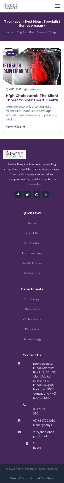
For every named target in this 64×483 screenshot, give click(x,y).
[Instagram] (36, 194)
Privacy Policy (18, 478)
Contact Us (32, 273)
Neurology (32, 309)
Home (9, 32)
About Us (32, 233)
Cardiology (32, 299)
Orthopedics (32, 319)
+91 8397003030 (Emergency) (44, 423)
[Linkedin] (45, 194)
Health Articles (32, 263)
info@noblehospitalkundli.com (43, 434)
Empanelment (32, 253)
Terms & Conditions (42, 478)
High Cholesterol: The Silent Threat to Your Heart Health (32, 98)
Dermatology (32, 339)
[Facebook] (18, 194)
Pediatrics (32, 329)
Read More (13, 127)
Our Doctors (32, 243)
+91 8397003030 (39, 409)
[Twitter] (27, 194)
